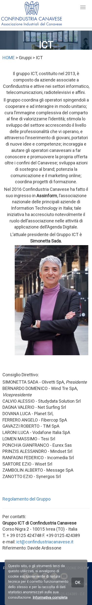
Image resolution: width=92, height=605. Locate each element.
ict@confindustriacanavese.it (44, 541)
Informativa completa (50, 597)
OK (77, 582)
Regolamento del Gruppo (26, 499)
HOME (8, 57)
